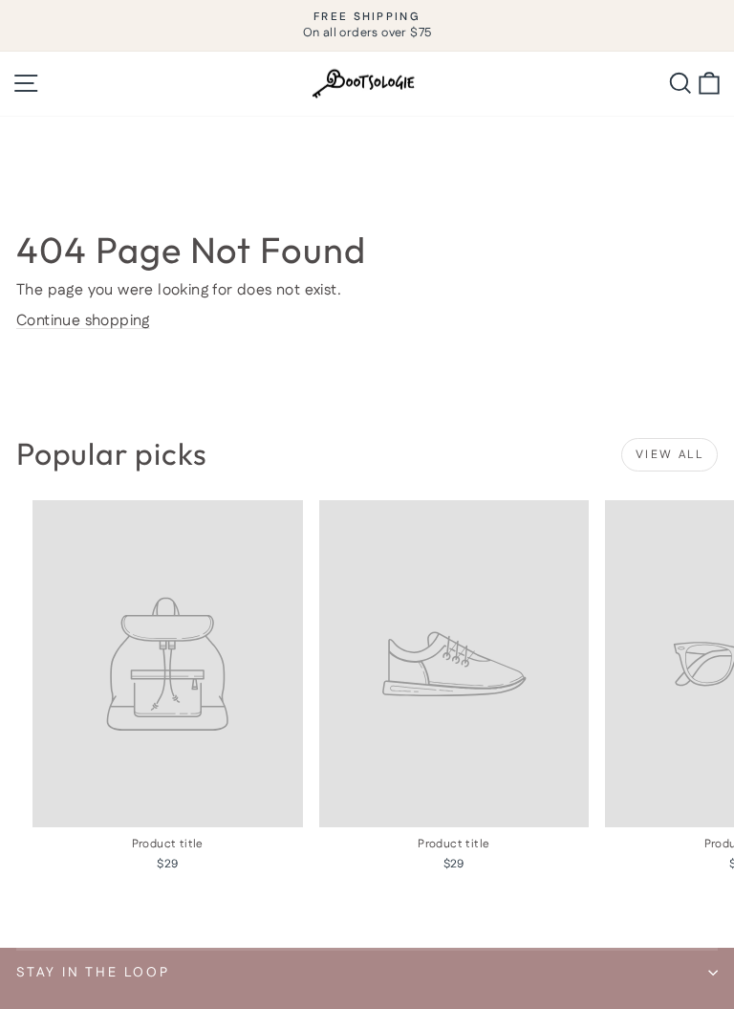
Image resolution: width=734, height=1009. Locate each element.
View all (669, 455)
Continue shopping (83, 321)
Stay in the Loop (93, 972)
